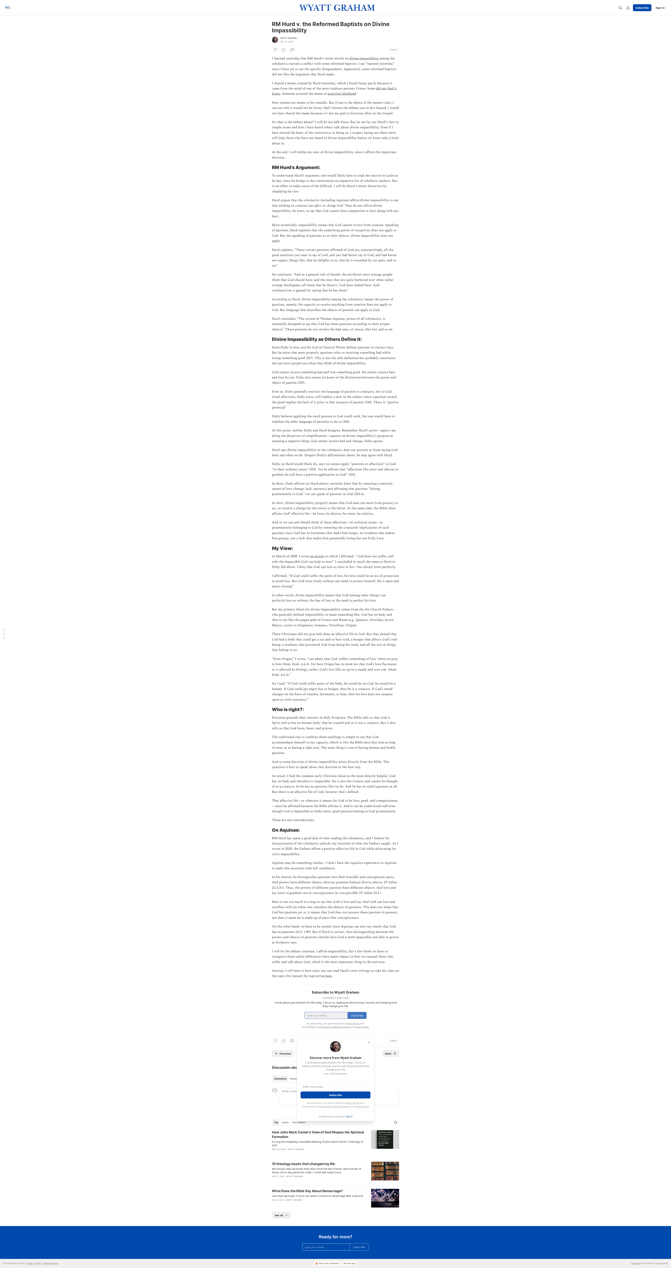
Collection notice (50, 1263)
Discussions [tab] (298, 1122)
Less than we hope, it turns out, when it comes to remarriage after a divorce (317, 1196)
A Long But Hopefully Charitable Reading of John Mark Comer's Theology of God (317, 1143)
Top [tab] (276, 1122)
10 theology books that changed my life (303, 1164)
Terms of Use (352, 1103)
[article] (335, 1143)
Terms (38, 1263)
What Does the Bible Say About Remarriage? (307, 1191)
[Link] (267, 167)
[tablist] (287, 1078)
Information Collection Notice (334, 1106)
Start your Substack (329, 1263)
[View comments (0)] (283, 49)
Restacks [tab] (295, 1078)
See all (279, 1215)
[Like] (275, 49)
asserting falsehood (341, 93)
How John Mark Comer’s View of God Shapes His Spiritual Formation (318, 1134)
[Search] (620, 7)
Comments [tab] (280, 1078)
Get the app (349, 1263)
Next (388, 1053)
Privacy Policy (362, 1106)
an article (317, 556)
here (329, 976)
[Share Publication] (628, 7)
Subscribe (642, 7)
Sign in (660, 7)
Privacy (29, 1263)
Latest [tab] (285, 1122)
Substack (635, 1263)
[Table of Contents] (3, 634)
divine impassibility (364, 58)
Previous (285, 1053)
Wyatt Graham (288, 38)
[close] (369, 1042)
